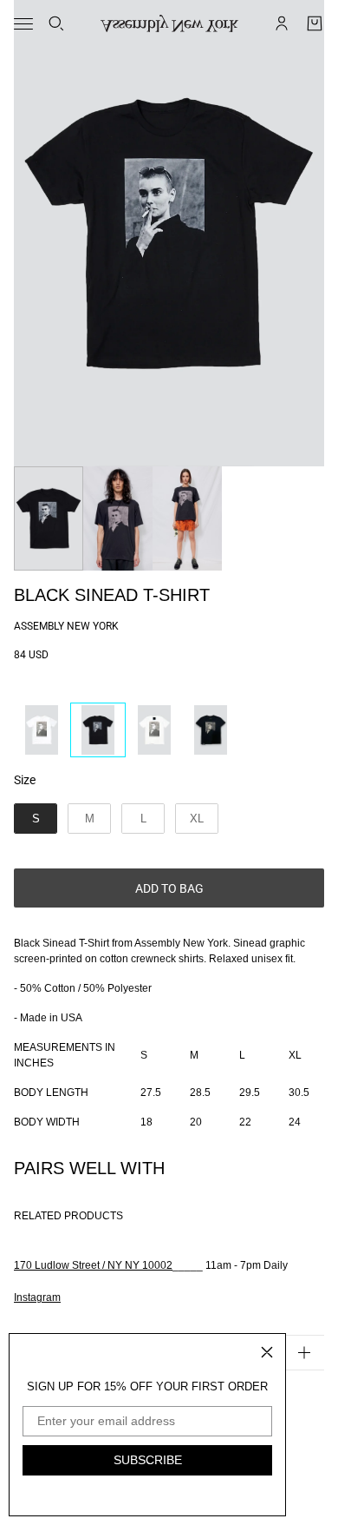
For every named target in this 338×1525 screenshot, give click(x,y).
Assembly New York (66, 626)
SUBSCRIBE (148, 1460)
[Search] (56, 23)
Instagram (37, 1297)
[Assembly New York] (169, 23)
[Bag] (314, 23)
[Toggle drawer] (23, 24)
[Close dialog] (267, 1352)
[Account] (281, 23)
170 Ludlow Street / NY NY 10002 (93, 1265)
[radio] (41, 730)
